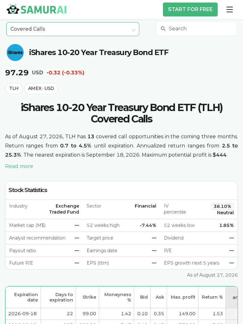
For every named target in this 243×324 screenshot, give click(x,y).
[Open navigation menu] (230, 9)
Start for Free (190, 9)
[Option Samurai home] (36, 9)
